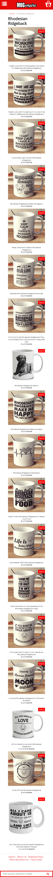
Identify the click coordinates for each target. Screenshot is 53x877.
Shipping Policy (35, 857)
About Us (21, 857)
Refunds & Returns (18, 860)
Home (11, 14)
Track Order (36, 860)
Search (12, 857)
